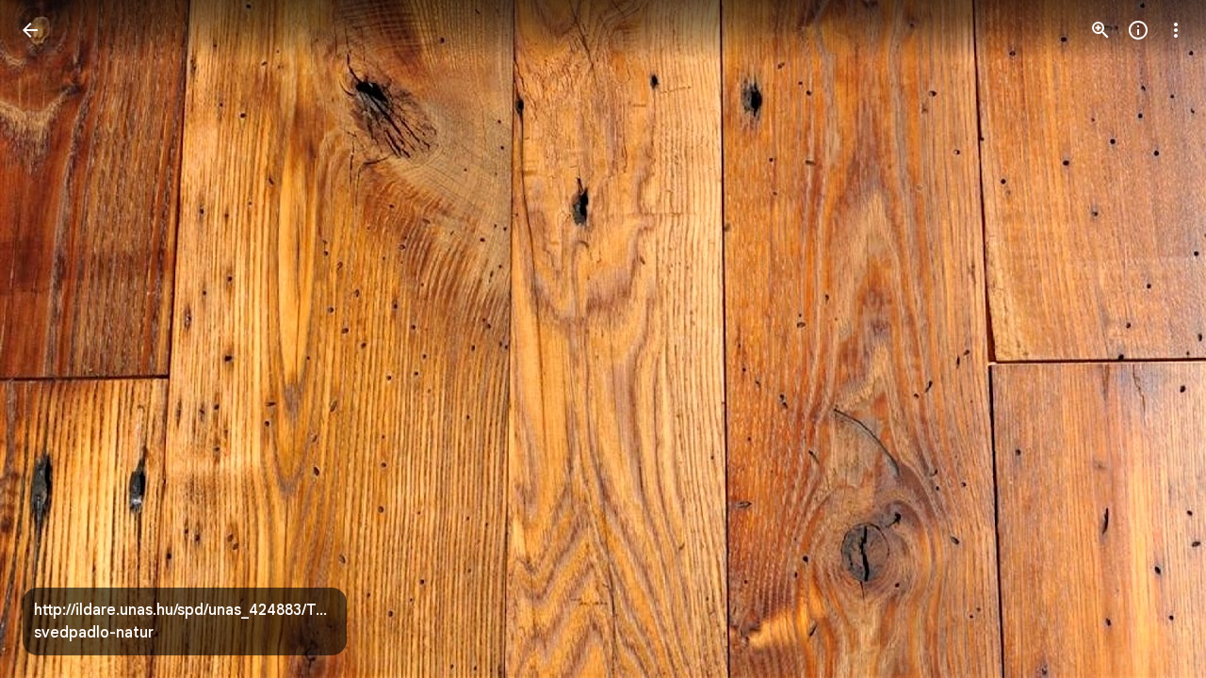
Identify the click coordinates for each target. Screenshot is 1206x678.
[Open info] (1138, 30)
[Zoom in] (1100, 30)
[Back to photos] (30, 30)
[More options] (1176, 30)
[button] (52, 339)
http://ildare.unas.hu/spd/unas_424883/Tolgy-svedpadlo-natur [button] (184, 621)
